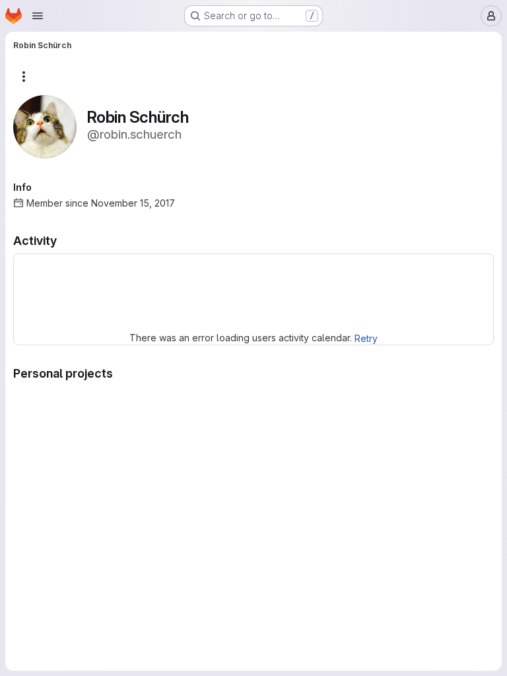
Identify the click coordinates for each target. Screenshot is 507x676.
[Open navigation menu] (37, 15)
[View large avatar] (45, 125)
